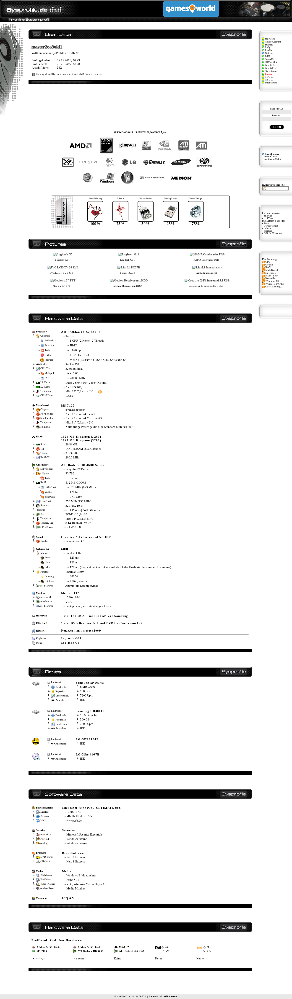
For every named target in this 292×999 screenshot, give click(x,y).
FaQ (267, 47)
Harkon (268, 231)
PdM (267, 56)
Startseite (270, 38)
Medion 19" (70, 593)
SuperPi (269, 59)
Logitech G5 (70, 642)
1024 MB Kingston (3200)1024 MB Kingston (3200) (81, 438)
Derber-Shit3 (271, 226)
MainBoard (271, 270)
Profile (268, 50)
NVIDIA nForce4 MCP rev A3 (83, 418)
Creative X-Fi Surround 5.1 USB (86, 537)
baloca (267, 228)
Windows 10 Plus (274, 284)
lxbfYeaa (269, 218)
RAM (268, 267)
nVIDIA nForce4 (75, 409)
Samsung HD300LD (91, 711)
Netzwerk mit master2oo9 (81, 630)
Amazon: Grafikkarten (163, 996)
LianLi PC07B (74, 553)
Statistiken (270, 71)
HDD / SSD (271, 275)
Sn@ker (268, 215)
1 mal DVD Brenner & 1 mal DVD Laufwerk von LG (101, 623)
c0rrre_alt (41, 958)
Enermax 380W (75, 571)
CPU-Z (269, 76)
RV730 (69, 473)
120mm (74, 557)
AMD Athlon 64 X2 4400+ (81, 332)
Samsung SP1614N (90, 682)
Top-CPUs (270, 65)
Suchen (269, 44)
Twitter (269, 53)
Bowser (80, 958)
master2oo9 (270, 156)
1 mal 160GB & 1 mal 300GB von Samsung (94, 616)
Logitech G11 (71, 638)
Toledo (69, 336)
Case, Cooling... (274, 286)
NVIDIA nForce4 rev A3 (80, 414)
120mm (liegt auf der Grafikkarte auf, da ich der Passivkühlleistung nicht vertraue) (120, 567)
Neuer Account (273, 41)
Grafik (269, 264)
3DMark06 (271, 62)
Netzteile (270, 278)
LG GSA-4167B (88, 754)
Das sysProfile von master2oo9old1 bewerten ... (69, 74)
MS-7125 (68, 405)
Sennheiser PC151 (76, 541)
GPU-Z (269, 79)
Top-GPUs (270, 68)
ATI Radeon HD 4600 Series (83, 465)
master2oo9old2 (273, 159)
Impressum (271, 82)
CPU (268, 262)
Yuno (266, 223)
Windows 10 (272, 281)
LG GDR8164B (87, 739)
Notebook (270, 273)
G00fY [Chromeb (273, 233)
